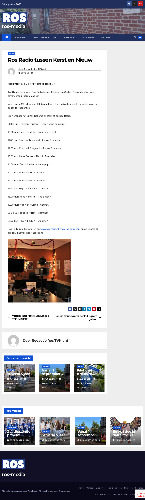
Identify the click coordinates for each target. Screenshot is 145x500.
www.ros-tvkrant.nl (69, 229)
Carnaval (12, 428)
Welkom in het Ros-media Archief (128, 494)
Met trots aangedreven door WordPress (20, 491)
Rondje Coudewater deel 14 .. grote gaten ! (76, 318)
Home (81, 488)
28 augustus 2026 (20, 440)
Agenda (117, 428)
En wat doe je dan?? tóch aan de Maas (125, 435)
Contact (68, 37)
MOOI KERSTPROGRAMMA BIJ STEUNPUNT (30, 318)
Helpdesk (128, 488)
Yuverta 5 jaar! (18, 374)
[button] (135, 37)
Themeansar (64, 491)
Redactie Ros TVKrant (35, 69)
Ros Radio (20, 37)
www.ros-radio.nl (49, 229)
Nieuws (12, 54)
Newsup (50, 491)
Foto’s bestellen (115, 488)
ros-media (13, 26)
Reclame (139, 488)
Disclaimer (87, 37)
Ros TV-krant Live (45, 37)
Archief (105, 37)
